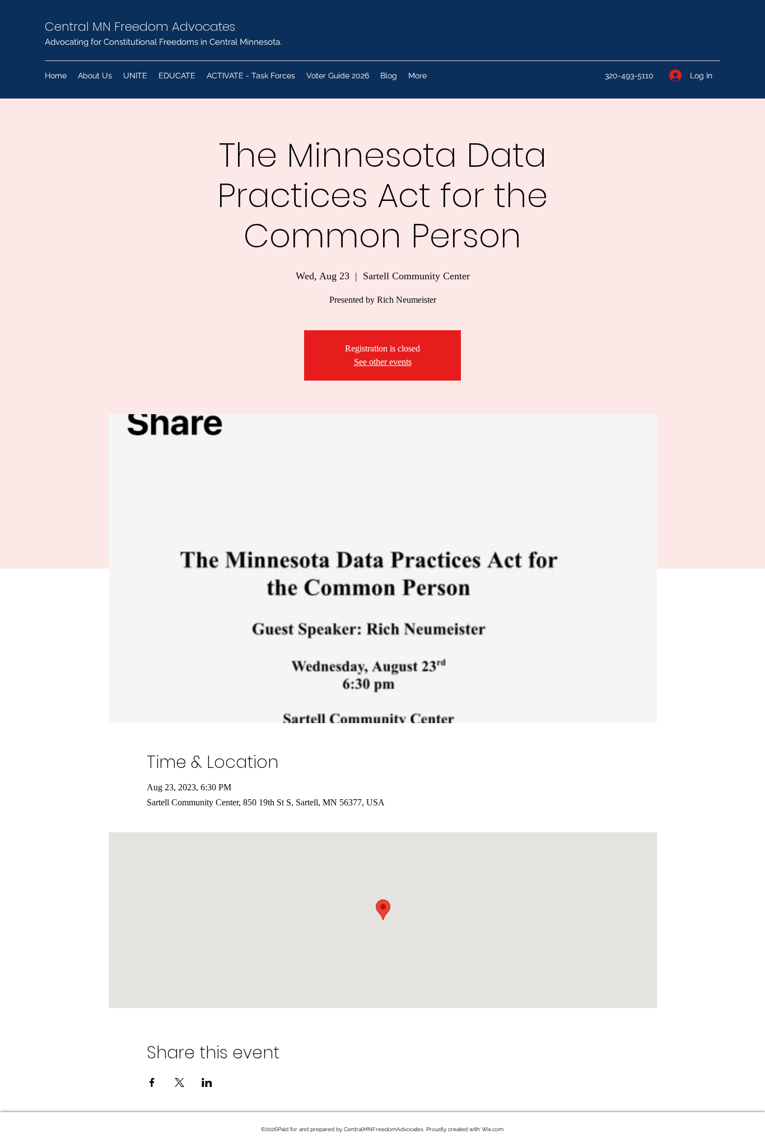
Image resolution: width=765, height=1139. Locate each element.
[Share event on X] (179, 1082)
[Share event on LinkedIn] (207, 1082)
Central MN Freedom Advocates (140, 26)
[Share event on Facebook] (152, 1082)
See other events (383, 362)
